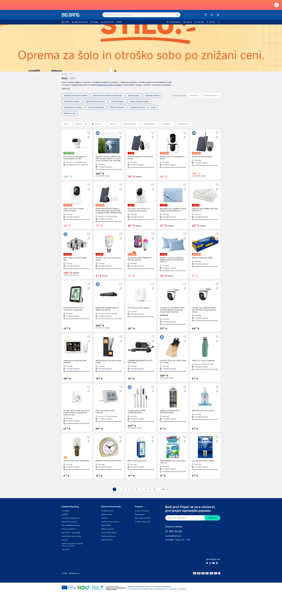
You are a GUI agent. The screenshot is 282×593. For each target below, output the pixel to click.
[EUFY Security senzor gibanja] (141, 306)
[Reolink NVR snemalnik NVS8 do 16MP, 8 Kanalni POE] (109, 306)
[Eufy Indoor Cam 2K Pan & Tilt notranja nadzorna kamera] (141, 205)
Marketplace (139, 514)
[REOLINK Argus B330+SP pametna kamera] (141, 155)
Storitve (104, 518)
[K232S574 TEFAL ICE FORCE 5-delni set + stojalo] (173, 357)
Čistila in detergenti (117, 107)
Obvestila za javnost (69, 522)
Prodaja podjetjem (69, 529)
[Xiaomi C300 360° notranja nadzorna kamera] (77, 205)
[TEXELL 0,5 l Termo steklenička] (205, 357)
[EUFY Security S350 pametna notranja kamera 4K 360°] (77, 155)
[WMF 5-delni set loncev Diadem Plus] (77, 255)
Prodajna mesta (107, 511)
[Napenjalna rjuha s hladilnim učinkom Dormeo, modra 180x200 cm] (173, 205)
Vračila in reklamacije (142, 522)
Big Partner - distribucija (71, 533)
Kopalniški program (152, 96)
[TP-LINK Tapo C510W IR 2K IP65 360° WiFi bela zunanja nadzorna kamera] (205, 306)
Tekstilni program (117, 101)
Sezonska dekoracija (96, 107)
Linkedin (217, 563)
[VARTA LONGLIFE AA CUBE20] (205, 255)
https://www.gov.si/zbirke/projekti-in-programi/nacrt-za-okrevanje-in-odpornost (157, 589)
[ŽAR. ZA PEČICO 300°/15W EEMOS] (77, 456)
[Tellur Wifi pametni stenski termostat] (109, 407)
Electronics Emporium (81, 165)
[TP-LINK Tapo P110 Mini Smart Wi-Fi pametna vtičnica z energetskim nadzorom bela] (77, 407)
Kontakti (65, 514)
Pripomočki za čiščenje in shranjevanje (107, 96)
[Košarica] (217, 14)
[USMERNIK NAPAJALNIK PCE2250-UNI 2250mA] (141, 357)
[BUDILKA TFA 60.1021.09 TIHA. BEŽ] (109, 456)
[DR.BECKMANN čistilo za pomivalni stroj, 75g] (173, 456)
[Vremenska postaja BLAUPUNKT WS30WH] (77, 357)
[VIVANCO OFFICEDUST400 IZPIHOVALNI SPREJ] (173, 407)
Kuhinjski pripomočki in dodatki (108, 85)
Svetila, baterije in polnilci (139, 101)
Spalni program (133, 96)
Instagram (210, 563)
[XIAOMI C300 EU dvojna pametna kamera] (173, 155)
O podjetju (66, 511)
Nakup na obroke (107, 529)
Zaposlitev (66, 549)
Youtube (213, 563)
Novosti (65, 540)
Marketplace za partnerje (71, 536)
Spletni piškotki (107, 540)
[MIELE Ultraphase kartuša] (141, 456)
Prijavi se (212, 518)
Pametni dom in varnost (73, 107)
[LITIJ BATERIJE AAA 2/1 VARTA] (205, 456)
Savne (153, 107)
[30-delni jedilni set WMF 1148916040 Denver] (141, 407)
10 (154, 489)
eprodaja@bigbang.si (173, 536)
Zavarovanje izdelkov (109, 533)
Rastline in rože (70, 113)
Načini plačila (106, 525)
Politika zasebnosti (108, 536)
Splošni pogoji (106, 514)
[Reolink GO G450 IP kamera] (205, 155)
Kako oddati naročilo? (143, 518)
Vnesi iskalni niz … (119, 15)
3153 (163, 489)
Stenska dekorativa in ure (95, 101)
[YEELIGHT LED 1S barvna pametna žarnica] (109, 255)
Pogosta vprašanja (142, 511)
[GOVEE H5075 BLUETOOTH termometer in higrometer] (77, 306)
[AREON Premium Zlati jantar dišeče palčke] (109, 357)
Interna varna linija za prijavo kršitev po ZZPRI (72, 545)
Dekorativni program (71, 101)
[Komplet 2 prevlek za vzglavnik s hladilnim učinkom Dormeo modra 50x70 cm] (173, 255)
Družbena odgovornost (71, 518)
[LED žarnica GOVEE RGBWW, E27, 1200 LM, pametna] (141, 255)
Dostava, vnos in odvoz (110, 522)
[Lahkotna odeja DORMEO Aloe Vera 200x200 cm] (205, 205)
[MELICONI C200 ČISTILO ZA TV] (205, 407)
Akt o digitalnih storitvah (71, 525)
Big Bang (109, 167)
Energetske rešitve (137, 107)
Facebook (207, 563)
